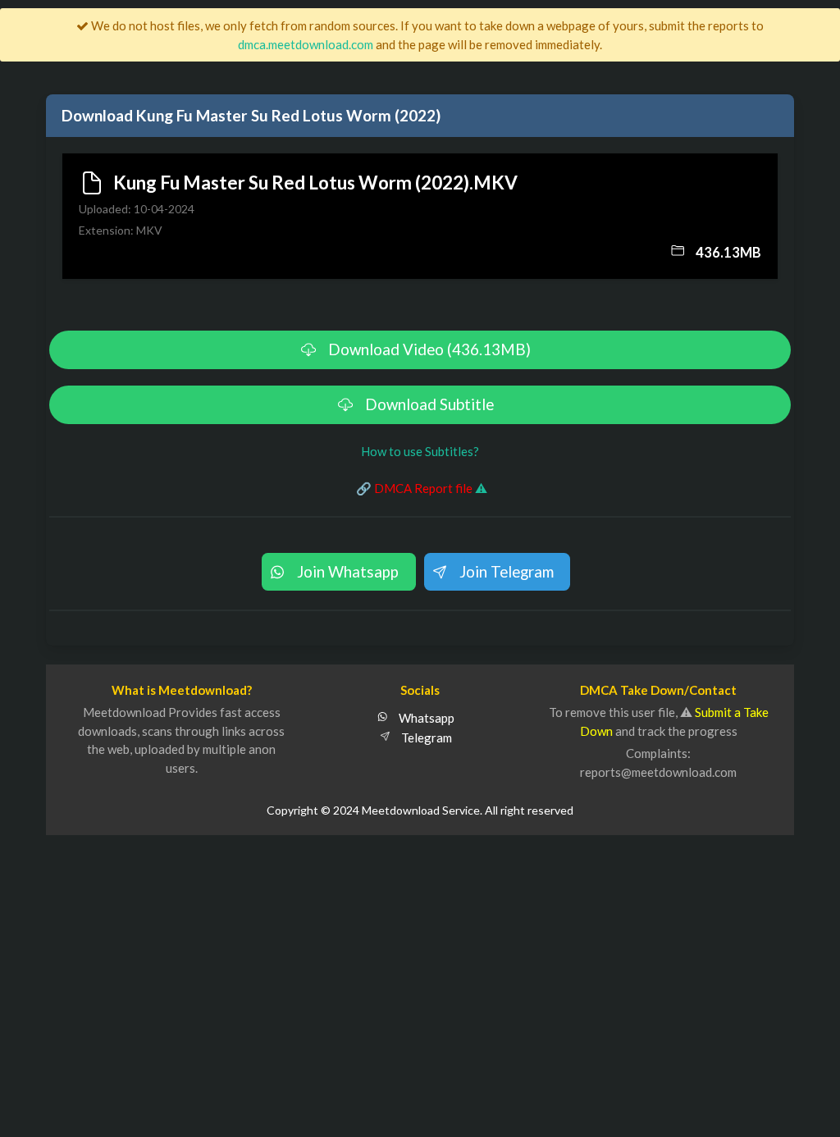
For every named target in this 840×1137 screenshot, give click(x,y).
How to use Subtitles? (420, 451)
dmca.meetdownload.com (305, 44)
